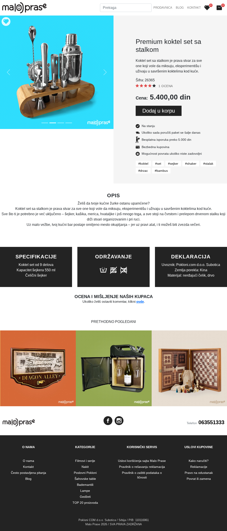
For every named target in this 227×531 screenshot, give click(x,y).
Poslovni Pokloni (85, 472)
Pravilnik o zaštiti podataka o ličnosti (142, 475)
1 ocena (166, 86)
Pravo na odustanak (199, 472)
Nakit (85, 467)
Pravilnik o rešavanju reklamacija (142, 467)
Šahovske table (85, 478)
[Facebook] (108, 420)
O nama (28, 461)
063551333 (211, 422)
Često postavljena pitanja (28, 472)
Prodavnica (162, 7)
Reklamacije (198, 467)
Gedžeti (85, 496)
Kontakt (194, 7)
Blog (180, 7)
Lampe (85, 490)
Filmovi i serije (85, 461)
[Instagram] (119, 420)
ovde (140, 301)
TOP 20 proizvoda (85, 502)
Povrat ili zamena (199, 478)
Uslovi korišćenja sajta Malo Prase (142, 461)
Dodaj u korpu (158, 111)
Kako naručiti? (199, 461)
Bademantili (85, 484)
